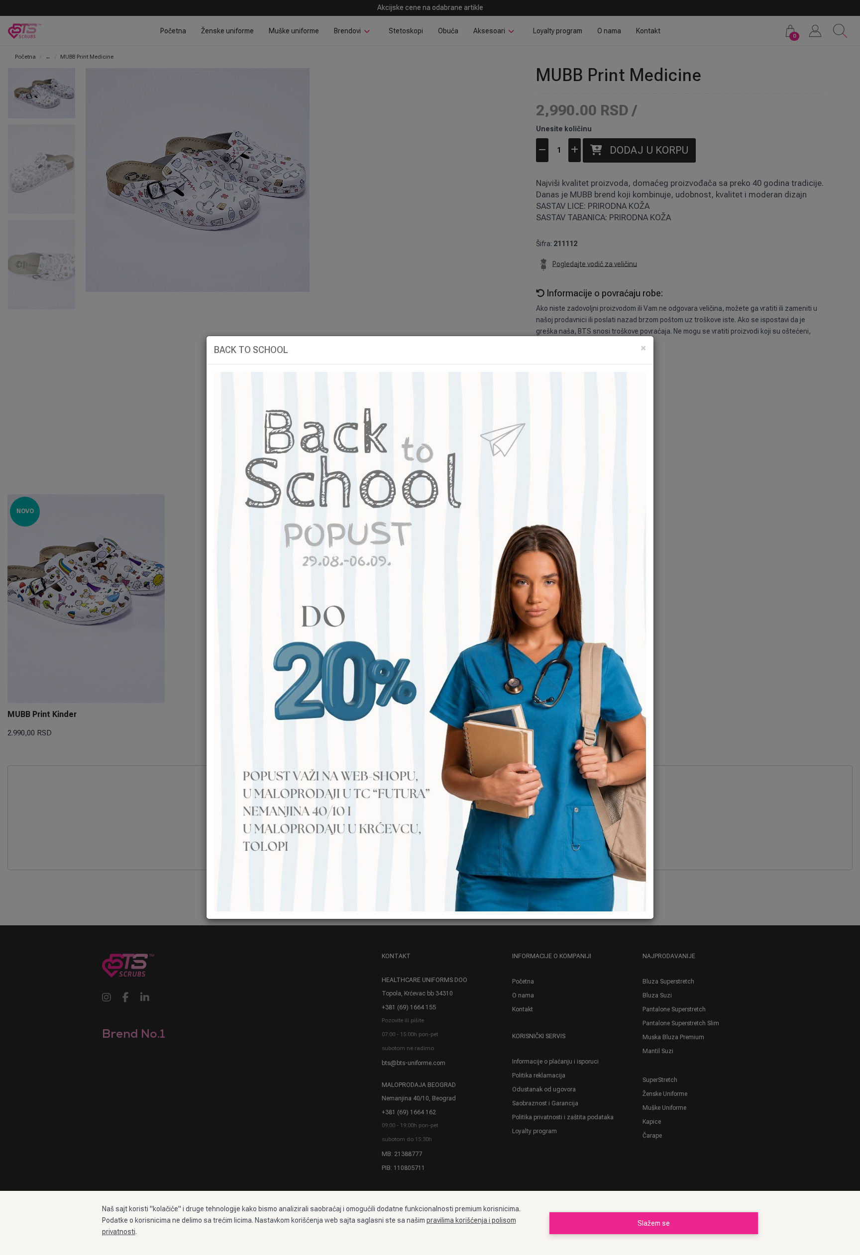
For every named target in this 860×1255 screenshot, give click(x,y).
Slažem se (654, 1223)
